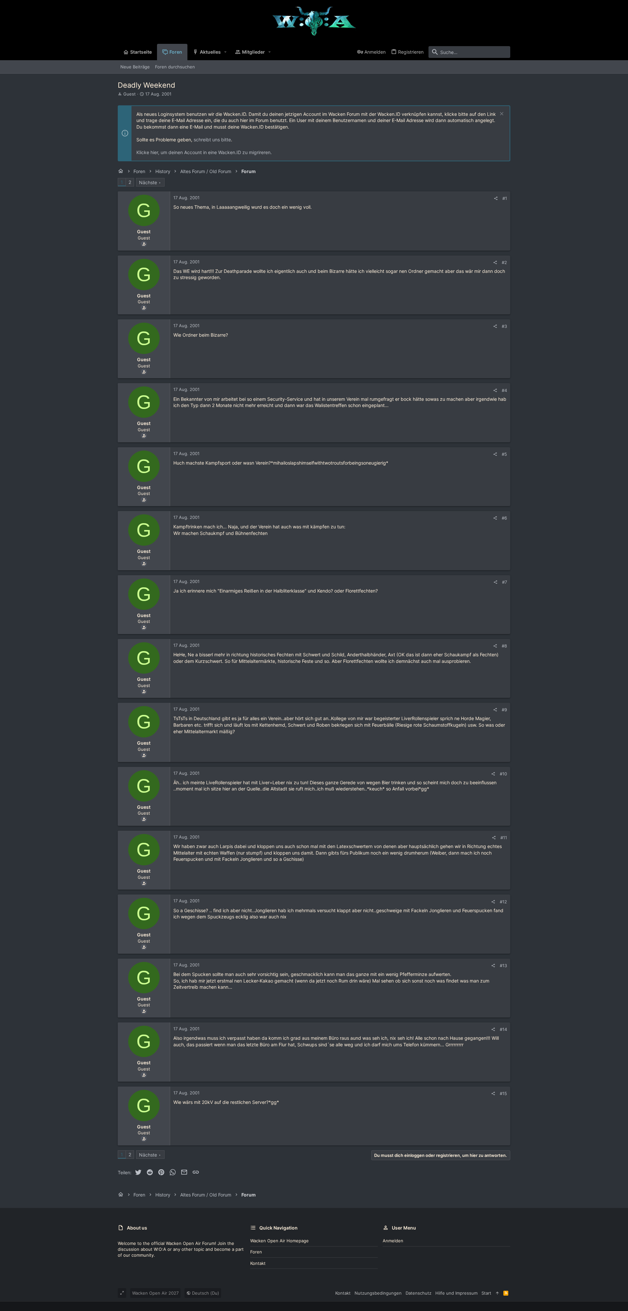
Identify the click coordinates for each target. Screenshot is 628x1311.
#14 (503, 1029)
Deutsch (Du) (205, 1293)
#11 (503, 837)
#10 (503, 773)
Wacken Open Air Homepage (279, 1240)
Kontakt (258, 1263)
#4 (504, 390)
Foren (256, 1251)
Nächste (148, 182)
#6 (504, 518)
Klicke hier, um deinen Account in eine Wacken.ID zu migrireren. (204, 152)
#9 (504, 709)
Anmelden (393, 1240)
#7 (504, 582)
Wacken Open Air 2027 (155, 1293)
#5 (504, 454)
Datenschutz (418, 1293)
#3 (504, 326)
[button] (225, 52)
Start (486, 1293)
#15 (503, 1093)
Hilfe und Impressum (456, 1293)
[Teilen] (495, 198)
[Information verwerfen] (501, 114)
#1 (504, 198)
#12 (503, 901)
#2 (504, 262)
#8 (504, 645)
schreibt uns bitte (212, 139)
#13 (503, 965)
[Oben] (497, 1293)
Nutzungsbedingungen (378, 1293)
